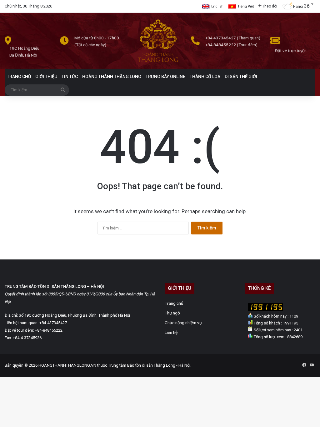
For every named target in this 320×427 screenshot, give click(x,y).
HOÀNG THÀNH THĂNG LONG (111, 76)
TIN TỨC (70, 76)
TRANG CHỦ (19, 76)
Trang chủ (174, 303)
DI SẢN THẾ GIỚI (241, 76)
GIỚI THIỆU (46, 76)
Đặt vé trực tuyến (291, 50)
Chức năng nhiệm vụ (183, 322)
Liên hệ (171, 332)
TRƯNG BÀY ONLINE (165, 76)
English (217, 6)
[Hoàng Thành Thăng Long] (158, 62)
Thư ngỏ (172, 312)
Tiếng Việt (246, 6)
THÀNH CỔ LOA (205, 76)
